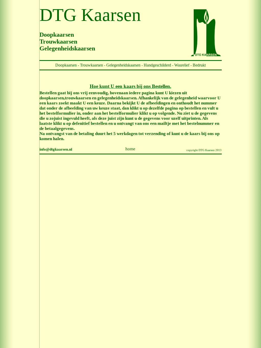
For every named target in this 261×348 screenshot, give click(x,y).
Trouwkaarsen (91, 65)
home (130, 148)
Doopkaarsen (66, 65)
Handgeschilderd (158, 65)
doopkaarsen (52, 98)
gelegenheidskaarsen (116, 98)
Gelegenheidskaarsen (123, 65)
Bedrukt (199, 65)
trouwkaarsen (78, 98)
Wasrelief (181, 65)
